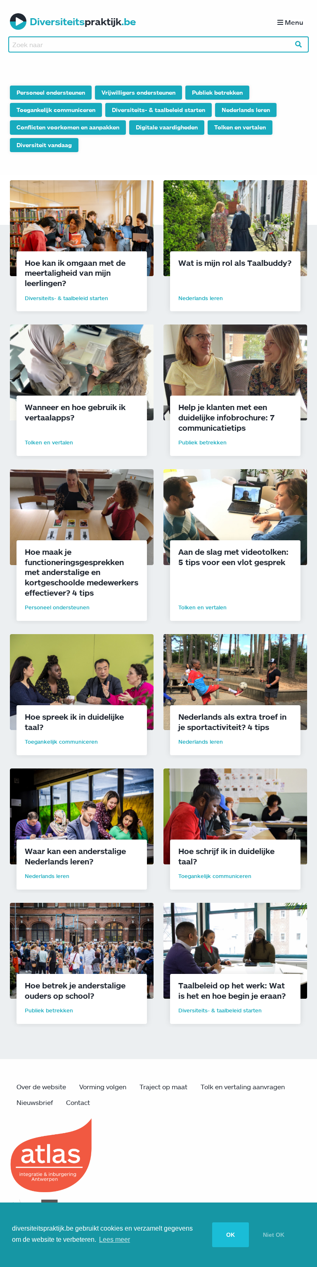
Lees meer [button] (114, 1239)
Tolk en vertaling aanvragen (243, 1087)
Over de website (41, 1087)
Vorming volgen (102, 1087)
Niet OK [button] (273, 1234)
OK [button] (230, 1234)
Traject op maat (163, 1087)
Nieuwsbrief (35, 1102)
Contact (78, 1102)
